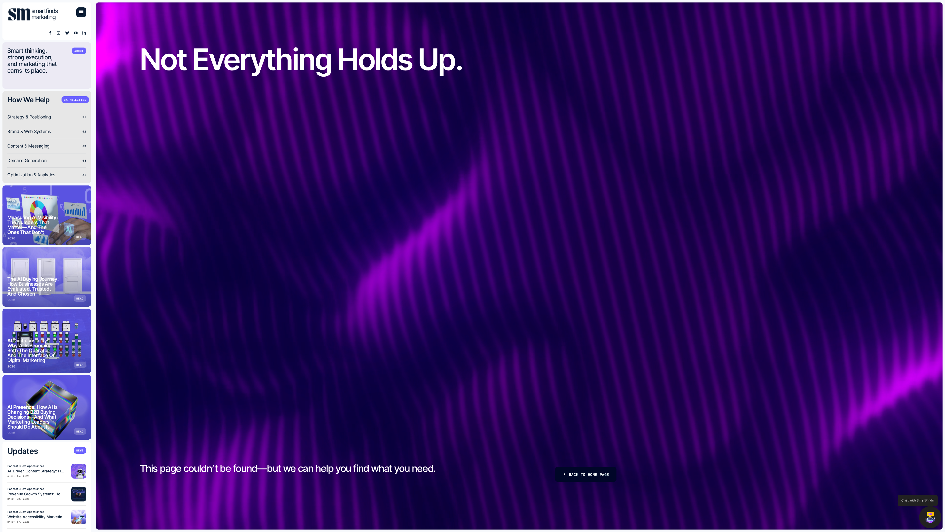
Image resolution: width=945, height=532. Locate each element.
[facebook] (50, 33)
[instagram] (59, 33)
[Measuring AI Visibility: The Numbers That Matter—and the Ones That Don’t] (46, 215)
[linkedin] (84, 33)
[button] (930, 517)
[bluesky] (67, 33)
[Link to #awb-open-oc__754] (81, 12)
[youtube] (76, 33)
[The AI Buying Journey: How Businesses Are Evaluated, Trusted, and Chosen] (46, 277)
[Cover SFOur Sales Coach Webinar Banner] (78, 488)
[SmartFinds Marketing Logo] (33, 9)
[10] (78, 465)
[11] (78, 511)
